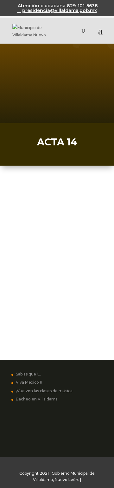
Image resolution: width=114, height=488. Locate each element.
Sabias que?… (28, 374)
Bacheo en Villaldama (37, 399)
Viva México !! (29, 382)
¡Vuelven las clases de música (44, 390)
